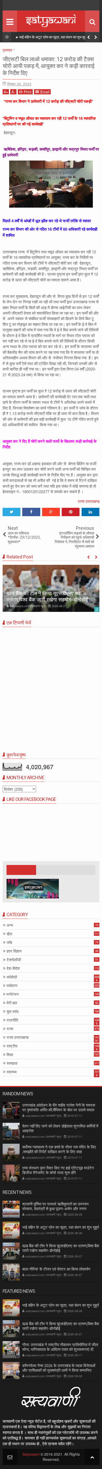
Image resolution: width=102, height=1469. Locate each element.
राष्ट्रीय (12, 1046)
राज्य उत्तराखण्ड (88, 501)
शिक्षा (10, 1054)
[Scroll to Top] (92, 1457)
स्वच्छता (12, 1063)
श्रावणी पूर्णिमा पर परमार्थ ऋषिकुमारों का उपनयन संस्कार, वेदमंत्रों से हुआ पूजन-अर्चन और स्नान (55, 1206)
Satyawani (30, 1454)
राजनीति (12, 1020)
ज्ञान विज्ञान (14, 951)
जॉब (9, 942)
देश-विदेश (13, 968)
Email (44, 91)
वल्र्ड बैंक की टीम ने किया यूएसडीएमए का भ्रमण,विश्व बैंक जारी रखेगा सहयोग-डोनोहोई (58, 38)
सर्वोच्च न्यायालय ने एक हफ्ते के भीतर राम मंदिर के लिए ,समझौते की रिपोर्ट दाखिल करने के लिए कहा (59, 1149)
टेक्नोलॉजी (14, 959)
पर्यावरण (12, 985)
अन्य (10, 925)
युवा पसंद (13, 1011)
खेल (9, 933)
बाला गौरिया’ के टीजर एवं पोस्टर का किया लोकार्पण (56, 1269)
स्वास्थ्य (11, 1071)
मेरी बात (12, 1002)
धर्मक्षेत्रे (12, 977)
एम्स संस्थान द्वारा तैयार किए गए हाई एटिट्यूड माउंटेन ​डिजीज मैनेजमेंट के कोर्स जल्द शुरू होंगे (58, 1170)
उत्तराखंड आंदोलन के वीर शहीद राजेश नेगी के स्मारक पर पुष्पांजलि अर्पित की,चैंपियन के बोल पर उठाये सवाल (58, 1107)
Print (27, 91)
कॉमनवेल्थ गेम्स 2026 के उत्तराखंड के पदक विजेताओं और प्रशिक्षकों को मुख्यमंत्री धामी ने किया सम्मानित (58, 1368)
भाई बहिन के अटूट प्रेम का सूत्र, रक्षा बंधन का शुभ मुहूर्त (60, 1227)
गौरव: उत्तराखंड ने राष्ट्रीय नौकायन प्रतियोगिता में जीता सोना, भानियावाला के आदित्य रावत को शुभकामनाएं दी (60, 1347)
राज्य (10, 1028)
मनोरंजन (13, 994)
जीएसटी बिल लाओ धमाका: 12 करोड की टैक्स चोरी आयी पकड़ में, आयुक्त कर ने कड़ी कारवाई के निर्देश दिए (48, 66)
